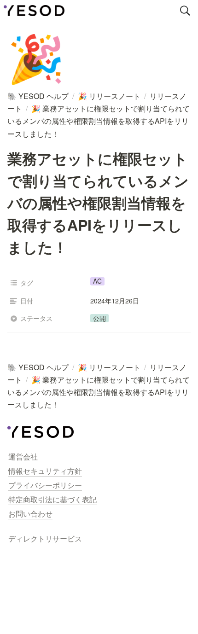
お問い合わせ (30, 513)
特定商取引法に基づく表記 (52, 499)
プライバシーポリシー (45, 485)
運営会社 (23, 456)
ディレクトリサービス (45, 538)
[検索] (185, 10)
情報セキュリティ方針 (45, 470)
